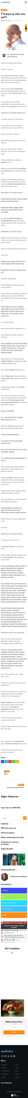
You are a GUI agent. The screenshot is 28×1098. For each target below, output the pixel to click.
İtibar (6, 774)
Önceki (7, 771)
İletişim (17, 1077)
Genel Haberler (6, 1071)
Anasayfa (4, 1064)
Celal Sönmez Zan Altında (18, 876)
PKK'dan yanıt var (8, 828)
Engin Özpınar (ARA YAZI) (10, 808)
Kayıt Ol (14, 1032)
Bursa (17, 1071)
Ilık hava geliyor (7, 833)
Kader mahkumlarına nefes (12, 837)
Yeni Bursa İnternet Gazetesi (14, 1091)
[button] (2, 801)
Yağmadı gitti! (7, 849)
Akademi (4, 1067)
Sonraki (20, 784)
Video (17, 1067)
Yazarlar (17, 1074)
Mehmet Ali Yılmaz (6, 20)
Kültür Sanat (5, 1074)
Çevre (17, 1064)
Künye (3, 1077)
